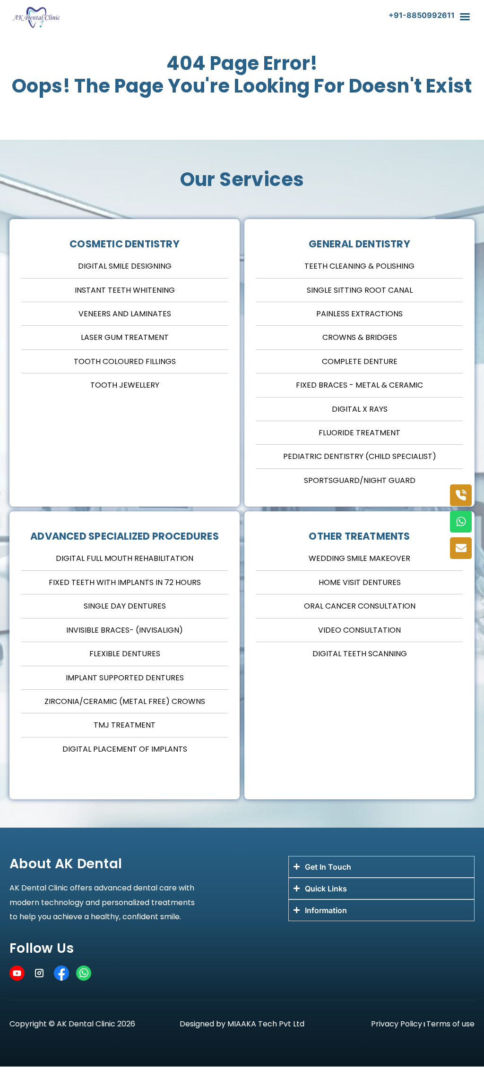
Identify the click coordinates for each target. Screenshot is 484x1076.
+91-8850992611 (422, 15)
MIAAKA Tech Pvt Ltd (265, 1023)
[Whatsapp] (461, 522)
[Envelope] (461, 548)
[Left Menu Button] (465, 21)
